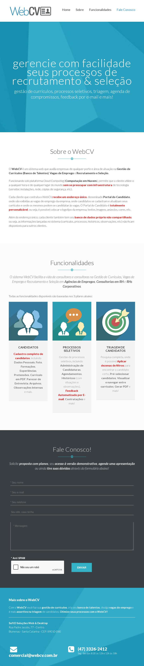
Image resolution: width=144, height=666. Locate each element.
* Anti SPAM (18, 558)
